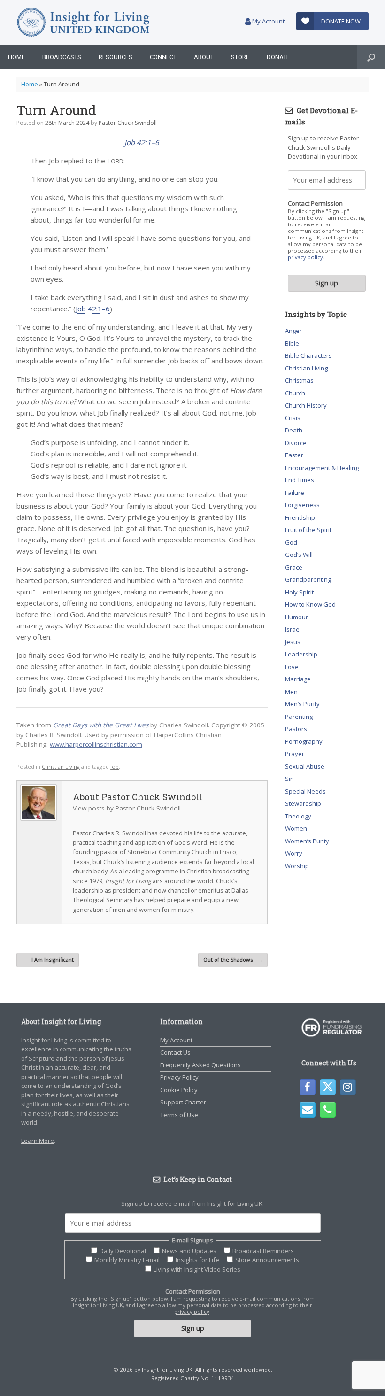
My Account (268, 21)
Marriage (298, 679)
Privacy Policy (179, 1077)
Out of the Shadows (232, 959)
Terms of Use (179, 1115)
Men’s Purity (302, 704)
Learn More (37, 1140)
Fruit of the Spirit (308, 529)
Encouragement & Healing (322, 467)
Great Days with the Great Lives (100, 725)
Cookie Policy (179, 1090)
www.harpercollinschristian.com (96, 744)
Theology (298, 816)
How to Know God (310, 604)
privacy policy (305, 257)
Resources (115, 57)
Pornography (304, 741)
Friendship (300, 517)
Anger (293, 330)
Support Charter (183, 1102)
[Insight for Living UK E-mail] (308, 1110)
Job (114, 766)
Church (295, 393)
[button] (371, 57)
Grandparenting (308, 579)
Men (291, 691)
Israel (293, 629)
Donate (278, 57)
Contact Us (175, 1052)
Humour (296, 617)
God (291, 542)
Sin (289, 778)
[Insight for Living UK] (83, 22)
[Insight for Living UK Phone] (328, 1110)
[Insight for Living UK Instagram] (348, 1087)
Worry (293, 853)
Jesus (292, 642)
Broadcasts (61, 57)
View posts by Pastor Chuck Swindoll (127, 808)
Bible (292, 343)
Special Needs (305, 791)
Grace (293, 567)
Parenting (299, 716)
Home (16, 57)
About (204, 57)
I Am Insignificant (48, 959)
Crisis (292, 418)
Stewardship (303, 803)
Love (292, 667)
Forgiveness (302, 505)
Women (296, 828)
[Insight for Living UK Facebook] (308, 1087)
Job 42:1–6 (141, 142)
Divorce (296, 443)
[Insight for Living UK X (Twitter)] (328, 1087)
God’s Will (299, 554)
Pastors (296, 729)
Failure (294, 492)
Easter (294, 455)
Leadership (301, 654)
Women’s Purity (307, 841)
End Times (299, 480)
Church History (306, 405)
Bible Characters (308, 355)
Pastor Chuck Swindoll (128, 123)
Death (293, 430)
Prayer (294, 753)
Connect (163, 57)
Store (240, 57)
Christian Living (61, 766)
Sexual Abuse (304, 766)
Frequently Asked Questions (200, 1065)
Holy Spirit (299, 592)
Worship (297, 866)
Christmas (299, 380)
